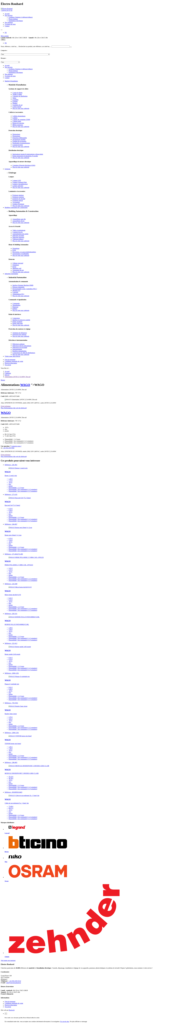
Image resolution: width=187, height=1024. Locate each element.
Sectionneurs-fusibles (19, 139)
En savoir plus (64, 1021)
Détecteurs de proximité (19, 347)
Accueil (7, 371)
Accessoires (16, 202)
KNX (14, 250)
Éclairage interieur (18, 195)
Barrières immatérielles (19, 351)
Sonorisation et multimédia (20, 254)
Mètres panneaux (17, 125)
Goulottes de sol (17, 105)
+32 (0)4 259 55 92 (15, 981)
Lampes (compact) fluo (19, 182)
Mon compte (5, 36)
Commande (16, 303)
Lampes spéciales (17, 186)
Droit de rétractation (11, 363)
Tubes (14, 98)
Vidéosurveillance (17, 239)
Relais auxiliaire (17, 321)
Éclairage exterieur (18, 197)
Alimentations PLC (18, 294)
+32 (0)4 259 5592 (8, 448)
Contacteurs (16, 318)
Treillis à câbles (17, 94)
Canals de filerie (17, 92)
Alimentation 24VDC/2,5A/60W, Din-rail (17, 377)
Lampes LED (16, 180)
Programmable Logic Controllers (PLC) (24, 289)
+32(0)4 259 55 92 (6, 10)
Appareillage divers (18, 221)
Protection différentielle (19, 138)
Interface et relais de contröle (21, 320)
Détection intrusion (18, 237)
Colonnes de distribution (19, 96)
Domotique (15, 248)
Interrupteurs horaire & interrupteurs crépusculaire (27, 154)
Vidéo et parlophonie (18, 230)
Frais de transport (10, 359)
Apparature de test (18, 270)
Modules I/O (16, 290)
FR (6, 32)
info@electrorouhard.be (13, 983)
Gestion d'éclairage (18, 204)
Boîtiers (14, 309)
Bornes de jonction (18, 123)
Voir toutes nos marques (8, 960)
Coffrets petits (16, 121)
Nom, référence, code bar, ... (9, 46)
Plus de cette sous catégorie (20, 108)
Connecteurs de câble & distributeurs (23, 353)
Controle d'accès (17, 232)
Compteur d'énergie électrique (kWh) (23, 165)
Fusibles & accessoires (19, 141)
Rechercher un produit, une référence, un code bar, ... (35, 46)
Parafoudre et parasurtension (21, 143)
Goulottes (15, 100)
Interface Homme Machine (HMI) (22, 285)
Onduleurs (15, 265)
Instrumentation (17, 349)
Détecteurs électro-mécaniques (21, 346)
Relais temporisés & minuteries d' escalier (25, 156)
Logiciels (15, 292)
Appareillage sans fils (19, 219)
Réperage (15, 307)
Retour (3, 380)
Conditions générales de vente (14, 361)
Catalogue (8, 373)
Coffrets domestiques (18, 116)
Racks (14, 267)
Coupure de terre (17, 145)
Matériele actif (16, 268)
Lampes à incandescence (20, 184)
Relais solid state (17, 323)
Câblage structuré (17, 263)
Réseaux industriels (18, 287)
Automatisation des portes (20, 234)
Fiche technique (6, 406)
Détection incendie (18, 235)
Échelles (15, 101)
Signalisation (16, 305)
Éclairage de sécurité (18, 199)
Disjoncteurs (16, 134)
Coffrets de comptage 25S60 (21, 119)
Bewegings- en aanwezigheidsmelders (24, 252)
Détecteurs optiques (18, 344)
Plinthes (14, 103)
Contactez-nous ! (16, 446)
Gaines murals (16, 107)
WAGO (7, 375)
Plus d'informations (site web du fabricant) (14, 408)
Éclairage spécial (17, 200)
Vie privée (8, 365)
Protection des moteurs (19, 334)
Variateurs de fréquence (19, 333)
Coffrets (14, 118)
